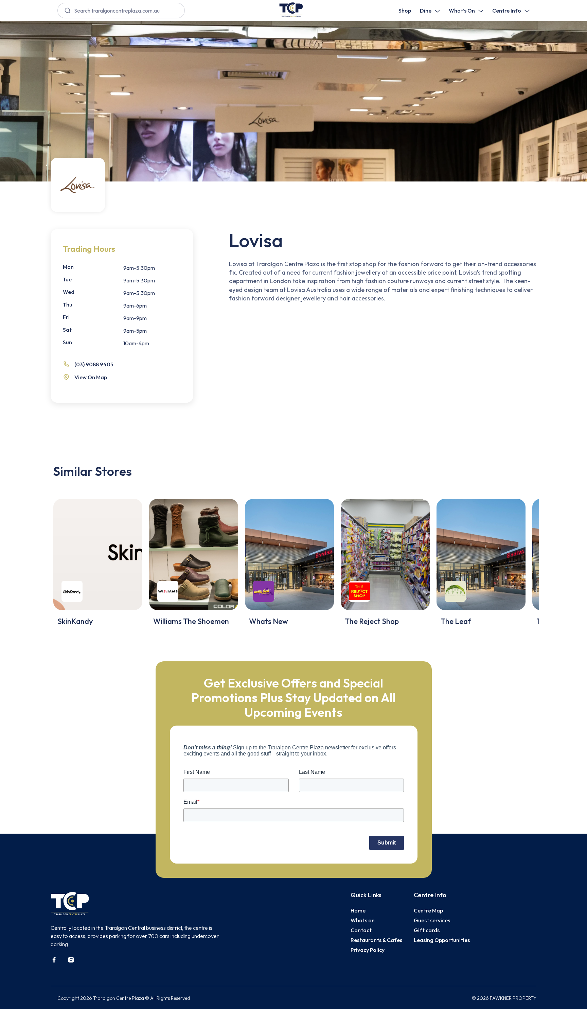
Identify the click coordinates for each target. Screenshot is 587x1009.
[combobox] (121, 10)
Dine (425, 10)
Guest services (432, 920)
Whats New (268, 621)
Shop (404, 10)
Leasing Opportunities (442, 940)
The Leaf (456, 621)
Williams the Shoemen (191, 621)
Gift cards (427, 930)
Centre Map (428, 910)
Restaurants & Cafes (376, 940)
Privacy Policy (368, 949)
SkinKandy (75, 621)
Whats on (363, 920)
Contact (361, 930)
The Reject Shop (372, 621)
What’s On (462, 10)
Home (358, 910)
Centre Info (506, 10)
